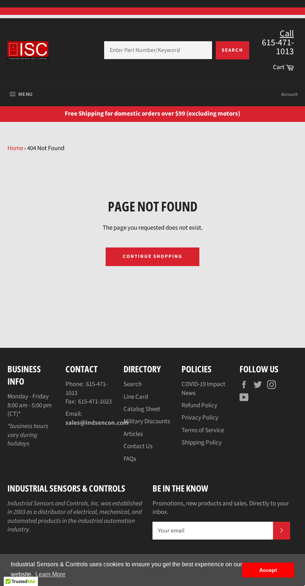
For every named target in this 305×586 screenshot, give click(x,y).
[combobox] (158, 50)
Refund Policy (199, 405)
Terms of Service (203, 430)
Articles (133, 434)
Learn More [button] (50, 574)
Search (232, 50)
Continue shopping (152, 256)
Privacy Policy (200, 417)
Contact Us (137, 446)
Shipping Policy (202, 442)
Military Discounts (146, 421)
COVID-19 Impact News (203, 388)
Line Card (135, 396)
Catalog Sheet (141, 409)
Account (289, 94)
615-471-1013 (86, 388)
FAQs (129, 458)
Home (15, 148)
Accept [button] (268, 570)
